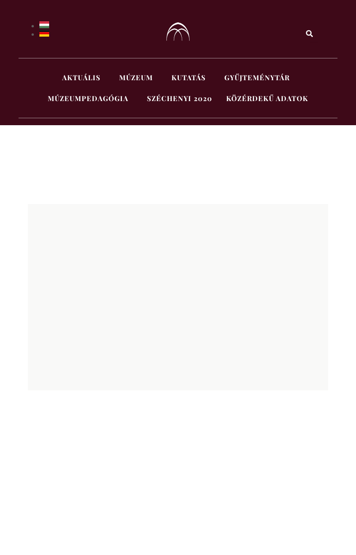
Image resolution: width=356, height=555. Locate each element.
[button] (83, 77)
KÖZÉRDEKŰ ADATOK (267, 98)
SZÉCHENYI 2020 (179, 98)
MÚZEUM (136, 77)
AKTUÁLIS (81, 77)
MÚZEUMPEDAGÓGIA (88, 98)
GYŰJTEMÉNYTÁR (257, 77)
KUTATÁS (189, 77)
